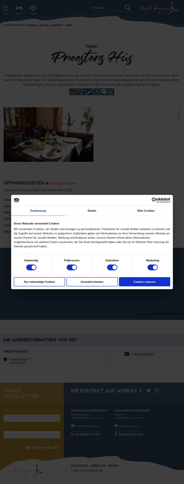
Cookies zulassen (145, 281)
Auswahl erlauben (92, 281)
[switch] (72, 267)
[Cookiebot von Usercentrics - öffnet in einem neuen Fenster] (154, 200)
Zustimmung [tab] (38, 210)
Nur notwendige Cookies (39, 281)
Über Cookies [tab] (146, 210)
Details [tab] (92, 210)
